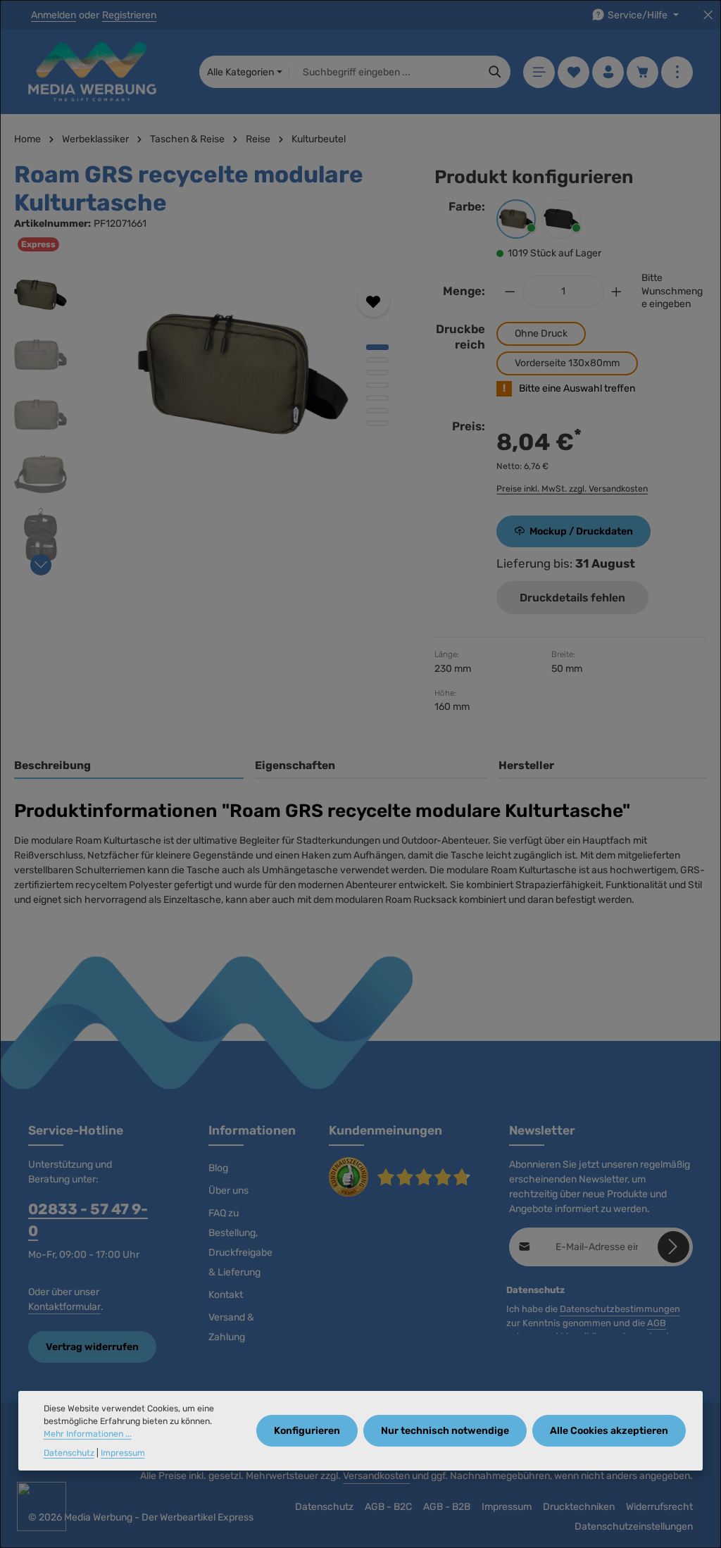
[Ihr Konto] (608, 72)
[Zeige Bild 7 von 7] (377, 423)
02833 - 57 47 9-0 (88, 1220)
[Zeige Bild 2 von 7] (377, 360)
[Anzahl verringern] (509, 291)
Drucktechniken (579, 1507)
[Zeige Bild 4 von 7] (377, 385)
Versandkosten (376, 1476)
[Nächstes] (40, 564)
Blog (218, 1168)
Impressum (507, 1507)
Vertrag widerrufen (92, 1347)
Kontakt (225, 1295)
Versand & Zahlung (231, 1327)
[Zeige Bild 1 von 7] (377, 347)
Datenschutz (324, 1507)
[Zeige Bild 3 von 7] (377, 372)
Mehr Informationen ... (88, 1434)
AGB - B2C (388, 1507)
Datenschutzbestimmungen (620, 1309)
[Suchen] (495, 72)
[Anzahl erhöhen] (616, 291)
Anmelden (53, 15)
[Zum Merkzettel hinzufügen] (373, 301)
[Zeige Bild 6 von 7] (377, 410)
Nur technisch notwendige (445, 1431)
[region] (210, 418)
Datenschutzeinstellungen (634, 1527)
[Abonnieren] (673, 1247)
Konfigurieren (307, 1431)
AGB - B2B (446, 1507)
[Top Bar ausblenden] (708, 15)
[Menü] (539, 72)
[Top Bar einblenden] (677, 72)
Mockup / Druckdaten (581, 531)
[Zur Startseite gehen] (92, 71)
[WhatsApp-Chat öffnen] (41, 1506)
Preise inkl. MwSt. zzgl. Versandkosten (572, 489)
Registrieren (129, 15)
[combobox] (385, 72)
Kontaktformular (64, 1307)
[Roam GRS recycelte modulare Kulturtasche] (243, 374)
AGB (656, 1323)
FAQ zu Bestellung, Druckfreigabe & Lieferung (240, 1242)
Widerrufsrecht (659, 1507)
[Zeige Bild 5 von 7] (377, 398)
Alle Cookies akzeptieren (609, 1431)
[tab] (129, 766)
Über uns (228, 1191)
